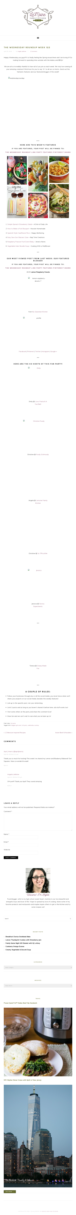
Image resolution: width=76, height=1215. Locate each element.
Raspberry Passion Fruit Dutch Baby (20, 242)
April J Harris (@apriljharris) (13, 751)
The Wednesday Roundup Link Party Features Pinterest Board (38, 152)
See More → (10, 1191)
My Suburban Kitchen (40, 312)
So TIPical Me (42, 553)
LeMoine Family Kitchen (38, 17)
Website (7, 850)
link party (13, 723)
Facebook (22, 351)
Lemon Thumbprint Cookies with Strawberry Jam (23, 940)
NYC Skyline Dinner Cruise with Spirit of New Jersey (22, 1080)
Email (6, 842)
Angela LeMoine (13, 774)
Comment (8, 811)
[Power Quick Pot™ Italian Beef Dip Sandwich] (38, 1042)
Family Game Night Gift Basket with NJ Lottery (23, 943)
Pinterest (30, 351)
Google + (53, 351)
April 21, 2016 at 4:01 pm (14, 777)
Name (6, 834)
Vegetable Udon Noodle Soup (18, 246)
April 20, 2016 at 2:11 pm (11, 754)
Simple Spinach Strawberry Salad (19, 224)
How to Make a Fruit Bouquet (18, 229)
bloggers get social (16, 725)
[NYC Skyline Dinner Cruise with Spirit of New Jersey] (38, 1136)
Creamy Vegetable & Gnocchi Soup (18, 950)
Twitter (38, 351)
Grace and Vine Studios (50, 1211)
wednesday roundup (33, 725)
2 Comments (33, 51)
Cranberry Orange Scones (15, 946)
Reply (6, 765)
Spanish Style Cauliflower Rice (18, 233)
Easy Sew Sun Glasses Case (17, 237)
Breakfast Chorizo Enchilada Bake (18, 937)
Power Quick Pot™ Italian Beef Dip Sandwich (20, 1003)
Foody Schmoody (42, 454)
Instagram (45, 351)
